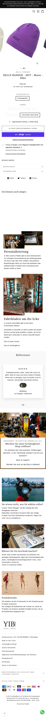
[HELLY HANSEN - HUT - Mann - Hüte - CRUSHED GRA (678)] (10, 223)
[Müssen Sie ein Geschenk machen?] (23, 536)
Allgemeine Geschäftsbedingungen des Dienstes (19, 654)
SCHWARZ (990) (29, 109)
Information (9, 171)
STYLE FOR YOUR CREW (13, 681)
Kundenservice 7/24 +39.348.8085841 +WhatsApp (20, 637)
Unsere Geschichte (8, 647)
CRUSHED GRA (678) (30, 115)
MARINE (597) (12, 115)
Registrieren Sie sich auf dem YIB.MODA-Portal (18, 673)
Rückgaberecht (7, 658)
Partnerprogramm (8, 651)
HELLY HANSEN (23, 72)
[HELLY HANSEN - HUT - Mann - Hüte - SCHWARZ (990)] (5, 223)
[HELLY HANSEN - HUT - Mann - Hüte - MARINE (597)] (8, 223)
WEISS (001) (14, 109)
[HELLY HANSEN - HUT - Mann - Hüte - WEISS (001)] (3, 223)
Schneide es (23, 94)
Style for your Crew (9, 640)
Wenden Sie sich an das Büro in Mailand (23, 464)
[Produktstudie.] (23, 583)
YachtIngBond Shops (9, 644)
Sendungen (9, 166)
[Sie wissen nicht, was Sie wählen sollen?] (23, 489)
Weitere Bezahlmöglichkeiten (23, 140)
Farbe (23, 104)
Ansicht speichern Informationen (15, 153)
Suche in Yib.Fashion (9, 665)
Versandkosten (28, 86)
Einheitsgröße (23, 98)
